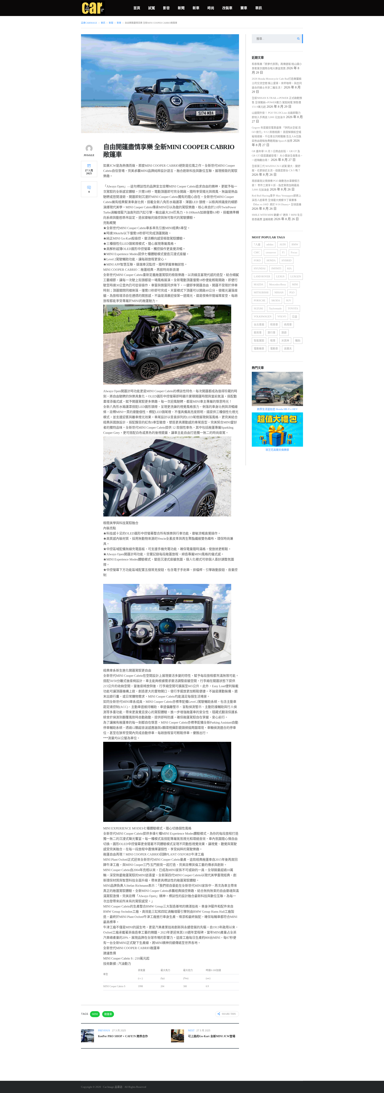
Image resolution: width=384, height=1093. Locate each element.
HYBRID (286, 260)
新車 (196, 8)
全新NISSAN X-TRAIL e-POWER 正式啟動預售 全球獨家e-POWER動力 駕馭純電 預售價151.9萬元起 (277, 102)
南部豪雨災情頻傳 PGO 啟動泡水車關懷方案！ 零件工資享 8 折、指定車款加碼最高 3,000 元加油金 (276, 185)
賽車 (243, 8)
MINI (95, 1014)
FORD (257, 260)
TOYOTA (293, 308)
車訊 (258, 8)
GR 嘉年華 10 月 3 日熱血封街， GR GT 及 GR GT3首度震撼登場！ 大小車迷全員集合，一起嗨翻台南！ (277, 155)
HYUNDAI (259, 268)
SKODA (275, 300)
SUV (288, 300)
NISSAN (278, 292)
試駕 (151, 8)
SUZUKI (258, 308)
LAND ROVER (262, 276)
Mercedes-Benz (277, 284)
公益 (294, 316)
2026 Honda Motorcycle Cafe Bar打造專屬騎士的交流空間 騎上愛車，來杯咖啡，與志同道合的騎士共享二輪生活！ (277, 83)
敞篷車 (108, 1014)
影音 (166, 8)
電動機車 (259, 348)
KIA (289, 268)
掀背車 (258, 332)
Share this (229, 1014)
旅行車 (271, 332)
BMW (295, 244)
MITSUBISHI (261, 292)
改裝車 (227, 8)
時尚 (210, 8)
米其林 (285, 340)
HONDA (271, 260)
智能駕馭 (259, 340)
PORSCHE (259, 300)
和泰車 (274, 324)
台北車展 (259, 324)
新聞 (181, 8)
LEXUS (280, 276)
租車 (272, 340)
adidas (269, 244)
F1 (283, 252)
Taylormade (275, 308)
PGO (291, 292)
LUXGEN (295, 276)
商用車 (288, 324)
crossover (271, 252)
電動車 (274, 348)
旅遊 (284, 332)
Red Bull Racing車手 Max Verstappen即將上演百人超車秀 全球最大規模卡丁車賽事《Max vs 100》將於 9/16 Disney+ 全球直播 (276, 200)
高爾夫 (288, 348)
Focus (294, 252)
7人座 (257, 244)
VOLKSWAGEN (262, 316)
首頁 (136, 8)
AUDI (282, 244)
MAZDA (258, 284)
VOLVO (281, 316)
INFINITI (276, 268)
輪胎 (297, 340)
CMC (257, 252)
